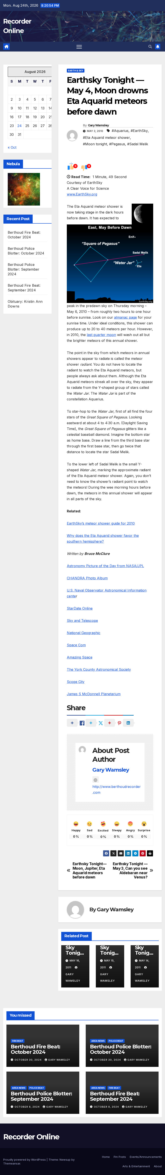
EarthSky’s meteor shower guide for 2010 (101, 523)
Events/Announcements (146, 1156)
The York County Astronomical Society (99, 669)
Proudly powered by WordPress (25, 1159)
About (158, 1166)
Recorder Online (31, 1136)
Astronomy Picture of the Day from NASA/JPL (105, 566)
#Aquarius (120, 131)
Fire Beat (17, 1041)
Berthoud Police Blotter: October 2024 (120, 1049)
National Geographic (83, 633)
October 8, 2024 (28, 1106)
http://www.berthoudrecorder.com (116, 789)
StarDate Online (80, 608)
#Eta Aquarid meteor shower (106, 137)
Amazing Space (79, 657)
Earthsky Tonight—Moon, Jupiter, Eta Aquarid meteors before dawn (90, 870)
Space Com (76, 645)
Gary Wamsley (98, 125)
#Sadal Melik (137, 144)
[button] (150, 46)
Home (106, 1156)
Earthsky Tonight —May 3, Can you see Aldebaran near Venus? (130, 870)
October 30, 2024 (29, 1059)
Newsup (65, 1159)
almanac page (125, 317)
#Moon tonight (95, 144)
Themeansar (11, 1163)
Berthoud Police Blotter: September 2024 (24, 269)
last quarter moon (101, 335)
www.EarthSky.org (82, 194)
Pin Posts (120, 1156)
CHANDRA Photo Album (87, 578)
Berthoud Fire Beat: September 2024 (114, 1096)
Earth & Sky (75, 70)
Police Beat (116, 1041)
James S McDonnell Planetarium (94, 694)
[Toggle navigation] (79, 46)
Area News (98, 1041)
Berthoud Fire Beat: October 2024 (35, 1049)
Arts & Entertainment (136, 1166)
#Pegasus (117, 144)
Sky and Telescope (82, 620)
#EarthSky (139, 131)
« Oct (12, 147)
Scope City (75, 682)
